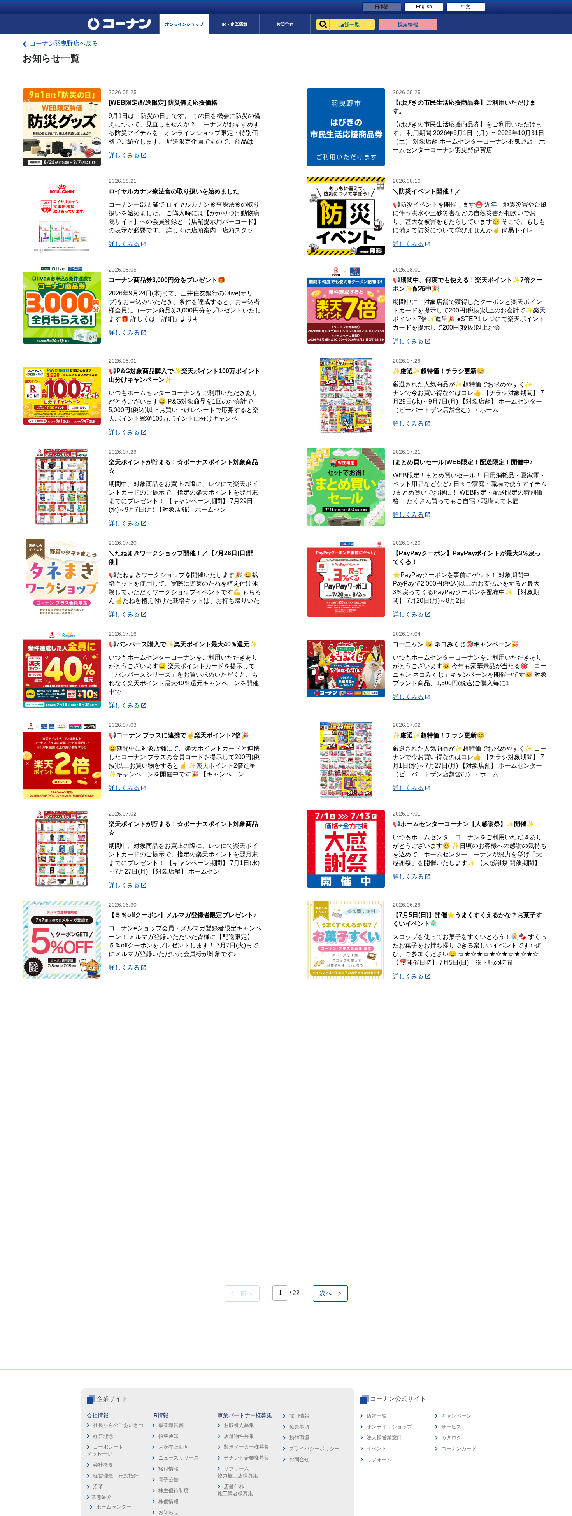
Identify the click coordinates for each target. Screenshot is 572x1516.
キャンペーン (456, 1416)
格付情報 (168, 1469)
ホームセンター (114, 1507)
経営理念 (103, 1436)
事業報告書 (171, 1425)
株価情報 (168, 1501)
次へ (328, 1293)
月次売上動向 (173, 1447)
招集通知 (168, 1436)
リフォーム (379, 1459)
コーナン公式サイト (398, 1398)
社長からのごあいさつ (118, 1425)
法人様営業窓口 (384, 1438)
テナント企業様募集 (246, 1458)
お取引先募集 (239, 1425)
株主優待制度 (173, 1490)
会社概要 (103, 1465)
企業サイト (112, 1398)
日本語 (382, 6)
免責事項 (299, 1427)
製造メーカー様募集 (246, 1447)
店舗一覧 (377, 1416)
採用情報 (299, 1416)
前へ (243, 1293)
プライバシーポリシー (314, 1448)
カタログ (451, 1438)
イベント (377, 1448)
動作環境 (299, 1438)
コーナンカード (459, 1448)
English (424, 6)
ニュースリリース (178, 1458)
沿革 (98, 1487)
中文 (465, 6)
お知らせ (168, 1512)
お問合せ (299, 1459)
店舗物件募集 (239, 1436)
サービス (451, 1427)
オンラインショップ (389, 1427)
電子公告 (168, 1480)
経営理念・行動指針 (116, 1476)
